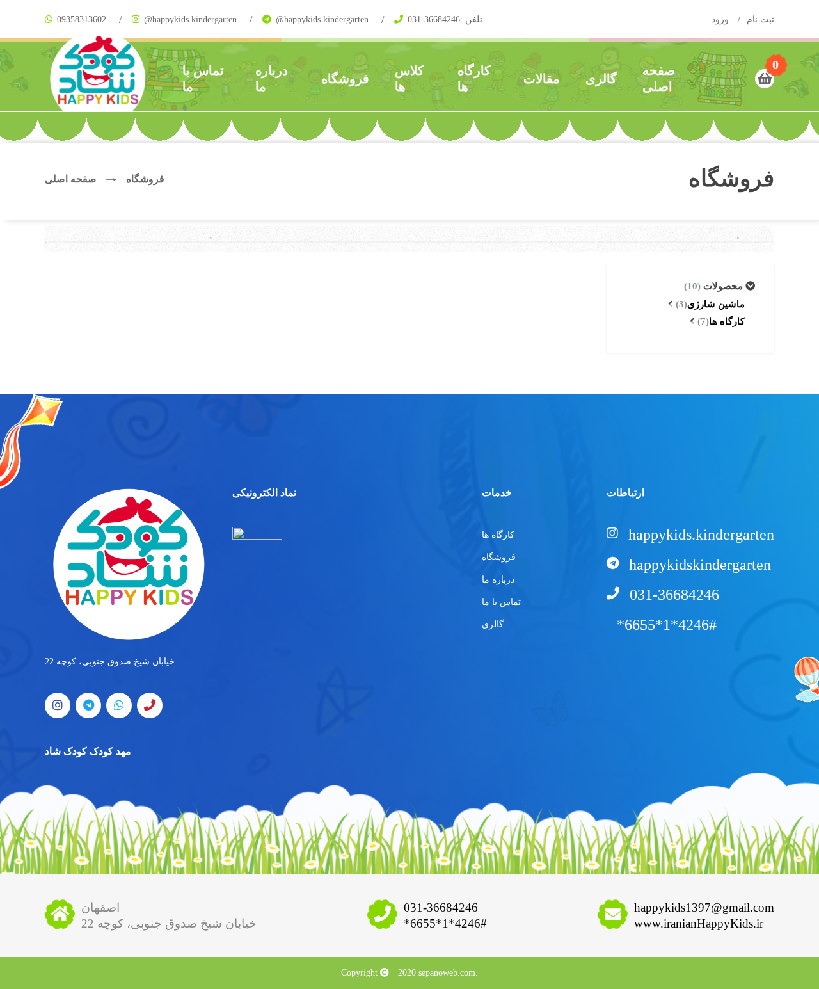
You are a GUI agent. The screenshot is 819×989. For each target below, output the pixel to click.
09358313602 (81, 19)
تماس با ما (203, 78)
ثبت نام (760, 19)
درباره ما (271, 78)
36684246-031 (434, 19)
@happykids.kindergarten (190, 19)
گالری (601, 79)
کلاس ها (409, 78)
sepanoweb (437, 972)
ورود (720, 19)
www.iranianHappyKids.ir (698, 923)
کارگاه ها (474, 78)
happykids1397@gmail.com (704, 907)
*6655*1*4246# (445, 923)
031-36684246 (441, 907)
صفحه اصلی (658, 78)
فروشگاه (345, 79)
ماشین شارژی (710, 304)
